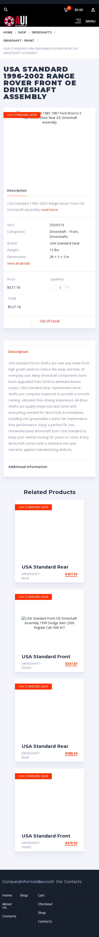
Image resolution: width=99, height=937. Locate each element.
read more (49, 209)
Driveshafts (42, 32)
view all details (18, 263)
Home (7, 32)
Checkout (45, 904)
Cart (41, 895)
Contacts (9, 916)
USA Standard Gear (65, 243)
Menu (91, 21)
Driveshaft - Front (18, 40)
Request (70, 574)
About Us (7, 906)
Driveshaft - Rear (32, 576)
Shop (22, 32)
